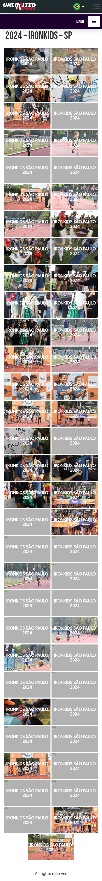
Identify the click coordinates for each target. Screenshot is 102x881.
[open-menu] (94, 21)
